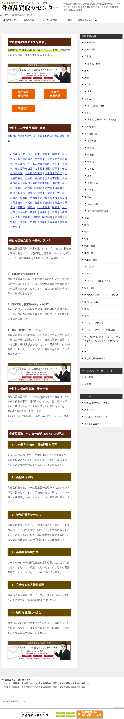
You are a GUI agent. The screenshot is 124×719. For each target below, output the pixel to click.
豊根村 (16, 227)
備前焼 (90, 161)
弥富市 (56, 207)
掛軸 (86, 77)
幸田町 (43, 222)
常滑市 (14, 197)
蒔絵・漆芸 (89, 246)
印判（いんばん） (92, 302)
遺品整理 (88, 377)
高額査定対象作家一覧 (95, 358)
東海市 (19, 188)
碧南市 (41, 193)
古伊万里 (91, 140)
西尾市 (56, 168)
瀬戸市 (56, 183)
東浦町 (58, 217)
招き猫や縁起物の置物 (98, 210)
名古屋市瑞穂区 (53, 188)
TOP (18, 679)
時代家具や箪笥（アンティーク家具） (102, 295)
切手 (86, 239)
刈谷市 (38, 178)
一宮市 (36, 154)
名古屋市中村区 (41, 183)
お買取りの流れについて (96, 416)
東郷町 (33, 212)
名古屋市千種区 (33, 173)
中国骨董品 (89, 42)
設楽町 (53, 222)
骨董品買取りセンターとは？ (98, 402)
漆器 (89, 175)
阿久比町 (47, 217)
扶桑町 (63, 212)
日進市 (58, 202)
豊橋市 (46, 154)
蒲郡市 (51, 193)
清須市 (31, 207)
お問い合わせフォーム (46, 416)
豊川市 (56, 163)
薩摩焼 (90, 147)
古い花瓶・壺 (90, 133)
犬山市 (61, 193)
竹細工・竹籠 (90, 259)
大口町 (53, 212)
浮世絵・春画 (93, 63)
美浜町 (24, 222)
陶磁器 (90, 154)
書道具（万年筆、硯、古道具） (102, 119)
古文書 (87, 84)
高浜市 (28, 202)
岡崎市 (56, 154)
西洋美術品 (89, 126)
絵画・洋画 (89, 49)
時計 (86, 231)
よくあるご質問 (50, 20)
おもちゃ (88, 274)
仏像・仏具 (92, 204)
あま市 (21, 193)
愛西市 (21, 207)
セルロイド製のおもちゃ (99, 281)
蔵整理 (87, 384)
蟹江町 (26, 217)
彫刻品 (87, 196)
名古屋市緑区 (25, 159)
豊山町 (43, 212)
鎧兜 (86, 224)
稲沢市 (26, 183)
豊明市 (48, 202)
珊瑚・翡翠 (89, 252)
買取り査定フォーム (87, 20)
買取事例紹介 (30, 20)
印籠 (86, 309)
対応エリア (89, 409)
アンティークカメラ (93, 323)
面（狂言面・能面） (96, 105)
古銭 (86, 217)
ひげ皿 (90, 168)
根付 (86, 316)
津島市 (31, 193)
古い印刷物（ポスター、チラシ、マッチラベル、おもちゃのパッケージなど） (102, 341)
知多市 (53, 197)
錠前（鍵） (89, 288)
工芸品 (87, 98)
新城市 (33, 197)
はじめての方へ (10, 20)
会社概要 (68, 20)
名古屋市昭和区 (33, 188)
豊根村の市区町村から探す (22, 135)
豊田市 (26, 154)
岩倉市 (38, 202)
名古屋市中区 (22, 163)
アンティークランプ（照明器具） (100, 330)
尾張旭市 (18, 202)
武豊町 (33, 222)
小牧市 (28, 178)
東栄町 (63, 222)
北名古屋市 (43, 207)
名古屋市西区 (52, 178)
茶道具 (87, 112)
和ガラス (91, 189)
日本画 (87, 56)
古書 (89, 91)
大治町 (16, 217)
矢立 (86, 351)
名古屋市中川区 (43, 159)
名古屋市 (15, 154)
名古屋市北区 (42, 168)
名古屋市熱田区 (41, 163)
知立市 (63, 197)
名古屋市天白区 (53, 173)
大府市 (43, 197)
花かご (90, 267)
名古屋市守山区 (24, 168)
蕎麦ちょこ (92, 182)
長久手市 (23, 212)
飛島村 (36, 217)
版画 (86, 70)
